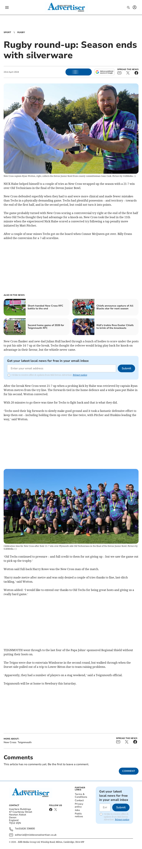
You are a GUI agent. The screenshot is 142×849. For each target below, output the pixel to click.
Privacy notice (80, 375)
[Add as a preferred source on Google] (104, 72)
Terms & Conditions (81, 795)
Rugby (21, 32)
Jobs (77, 810)
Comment (128, 771)
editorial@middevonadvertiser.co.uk (35, 834)
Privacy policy (79, 805)
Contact (79, 800)
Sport (7, 32)
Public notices (79, 815)
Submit (126, 368)
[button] (7, 7)
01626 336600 (27, 828)
